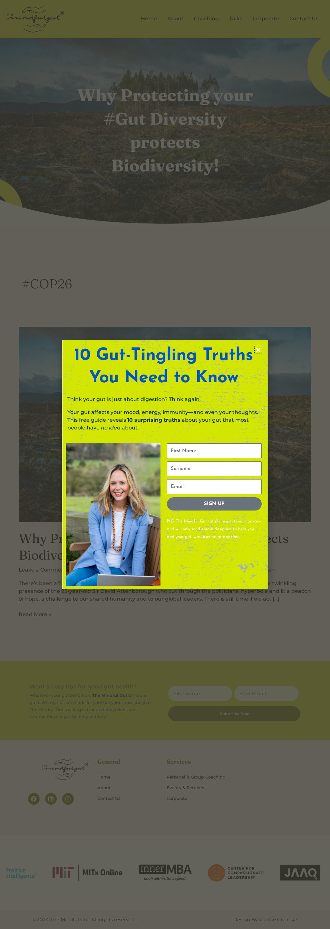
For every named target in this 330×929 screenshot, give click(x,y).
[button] (258, 349)
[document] (165, 464)
